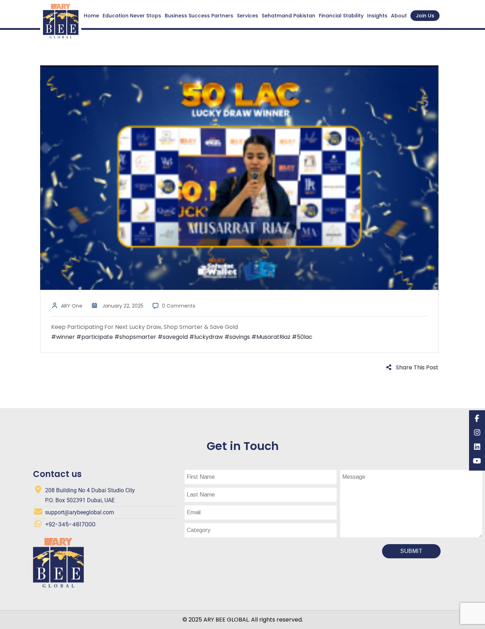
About (399, 15)
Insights (377, 15)
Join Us (425, 15)
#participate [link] (94, 337)
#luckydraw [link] (206, 337)
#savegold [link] (173, 337)
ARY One (71, 305)
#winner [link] (63, 337)
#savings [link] (237, 337)
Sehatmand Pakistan (288, 15)
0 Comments (178, 305)
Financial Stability (341, 15)
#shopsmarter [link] (135, 337)
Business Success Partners (199, 15)
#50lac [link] (302, 337)
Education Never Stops (132, 15)
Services (247, 15)
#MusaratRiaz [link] (270, 337)
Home (91, 15)
